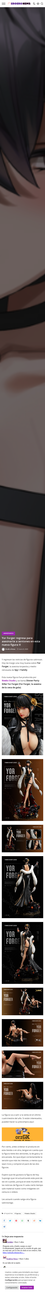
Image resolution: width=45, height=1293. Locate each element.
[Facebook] (4, 1220)
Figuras (18, 1213)
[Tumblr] (28, 1220)
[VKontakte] (40, 1220)
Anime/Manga (8, 633)
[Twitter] (10, 1220)
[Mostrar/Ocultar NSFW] (37, 3)
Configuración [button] (11, 1287)
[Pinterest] (16, 1220)
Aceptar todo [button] (27, 1287)
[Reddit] (34, 1220)
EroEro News (10, 649)
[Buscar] (41, 3)
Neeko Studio (9, 680)
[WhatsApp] (22, 1220)
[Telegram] (4, 1226)
